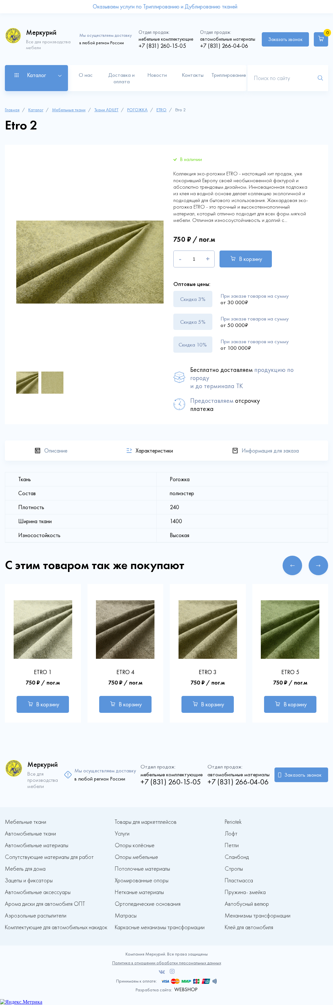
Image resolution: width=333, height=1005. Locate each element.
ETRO (161, 110)
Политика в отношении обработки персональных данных (166, 963)
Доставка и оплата (121, 78)
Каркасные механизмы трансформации (160, 927)
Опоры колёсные (134, 845)
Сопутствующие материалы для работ (49, 857)
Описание (55, 450)
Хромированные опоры (141, 880)
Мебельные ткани (69, 110)
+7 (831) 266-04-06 (224, 45)
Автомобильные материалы (36, 845)
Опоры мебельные (136, 857)
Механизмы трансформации (257, 915)
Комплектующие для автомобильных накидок (56, 927)
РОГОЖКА (137, 110)
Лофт (231, 833)
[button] (292, 565)
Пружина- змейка (245, 892)
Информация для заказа (270, 450)
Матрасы (126, 915)
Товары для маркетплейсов (146, 822)
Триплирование (228, 75)
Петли (232, 845)
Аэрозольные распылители (35, 915)
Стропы (234, 868)
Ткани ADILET (106, 110)
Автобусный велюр (247, 904)
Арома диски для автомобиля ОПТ (45, 904)
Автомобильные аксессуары (38, 892)
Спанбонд (237, 857)
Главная (12, 110)
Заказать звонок (285, 39)
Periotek (233, 822)
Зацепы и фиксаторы (29, 880)
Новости (157, 75)
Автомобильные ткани (30, 833)
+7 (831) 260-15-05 (162, 45)
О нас (86, 75)
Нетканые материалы (139, 892)
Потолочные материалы (142, 868)
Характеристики (154, 450)
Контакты (193, 75)
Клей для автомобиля (249, 927)
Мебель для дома (25, 868)
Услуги (122, 833)
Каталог (35, 110)
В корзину (250, 259)
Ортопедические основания (147, 904)
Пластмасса (239, 880)
